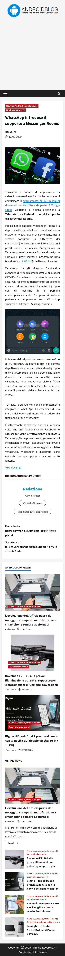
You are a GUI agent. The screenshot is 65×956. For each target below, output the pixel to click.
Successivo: (31, 546)
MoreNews (24, 952)
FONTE (15, 467)
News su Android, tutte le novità (21, 105)
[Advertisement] (32, 52)
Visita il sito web (32, 503)
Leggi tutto (16, 843)
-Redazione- (10, 689)
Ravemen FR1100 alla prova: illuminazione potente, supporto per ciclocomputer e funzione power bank (31, 680)
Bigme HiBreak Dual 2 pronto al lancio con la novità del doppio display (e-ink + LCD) (31, 740)
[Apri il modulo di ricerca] (59, 93)
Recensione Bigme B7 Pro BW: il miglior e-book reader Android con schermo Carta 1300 (14, 904)
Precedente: (30, 530)
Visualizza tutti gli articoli (32, 511)
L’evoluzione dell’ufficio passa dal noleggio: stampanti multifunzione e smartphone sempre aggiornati (30, 620)
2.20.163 (27, 261)
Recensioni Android (18, 666)
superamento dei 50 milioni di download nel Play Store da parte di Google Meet (32, 205)
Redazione (10, 131)
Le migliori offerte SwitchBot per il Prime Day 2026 (14, 927)
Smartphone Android (19, 727)
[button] (5, 93)
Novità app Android (15, 110)
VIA (7, 467)
